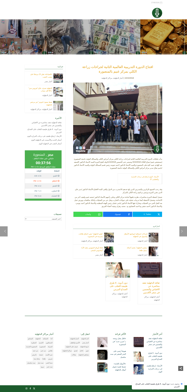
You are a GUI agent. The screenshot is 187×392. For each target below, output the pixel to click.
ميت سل (40, 363)
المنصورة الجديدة (31, 347)
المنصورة (42, 347)
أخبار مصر (99, 255)
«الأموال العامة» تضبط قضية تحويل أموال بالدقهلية (119, 367)
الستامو (30, 339)
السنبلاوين (49, 343)
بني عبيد (35, 351)
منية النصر (49, 363)
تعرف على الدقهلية (72, 347)
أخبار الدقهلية (118, 78)
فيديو (75, 351)
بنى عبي (43, 351)
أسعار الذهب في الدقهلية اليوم (50, 144)
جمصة (41, 355)
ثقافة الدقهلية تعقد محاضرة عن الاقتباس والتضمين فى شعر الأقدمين (154, 342)
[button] (180, 375)
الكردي (41, 343)
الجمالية (45, 339)
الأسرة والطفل (75, 343)
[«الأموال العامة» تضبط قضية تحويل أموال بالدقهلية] (102, 367)
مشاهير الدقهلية (83, 355)
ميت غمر (49, 367)
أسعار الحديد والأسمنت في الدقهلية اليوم (46, 140)
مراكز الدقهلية (107, 78)
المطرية (33, 343)
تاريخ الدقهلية (84, 347)
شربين (50, 359)
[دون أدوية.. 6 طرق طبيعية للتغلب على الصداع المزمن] (139, 357)
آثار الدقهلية (85, 339)
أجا (51, 339)
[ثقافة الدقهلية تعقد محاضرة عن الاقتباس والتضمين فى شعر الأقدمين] (139, 342)
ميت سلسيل (31, 363)
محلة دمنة (37, 359)
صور (87, 351)
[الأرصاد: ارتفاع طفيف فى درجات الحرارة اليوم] (139, 369)
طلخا (44, 359)
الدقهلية (37, 339)
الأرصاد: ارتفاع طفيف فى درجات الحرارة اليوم (44, 136)
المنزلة (50, 347)
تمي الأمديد (49, 355)
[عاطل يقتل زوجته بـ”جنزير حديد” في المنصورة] (102, 342)
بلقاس (50, 351)
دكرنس (34, 355)
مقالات (74, 355)
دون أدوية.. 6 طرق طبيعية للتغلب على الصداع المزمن (118, 286)
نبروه (42, 367)
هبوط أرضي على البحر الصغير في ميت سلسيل (118, 354)
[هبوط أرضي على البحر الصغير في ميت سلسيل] (102, 355)
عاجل (81, 351)
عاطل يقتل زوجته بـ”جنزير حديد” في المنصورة (119, 341)
